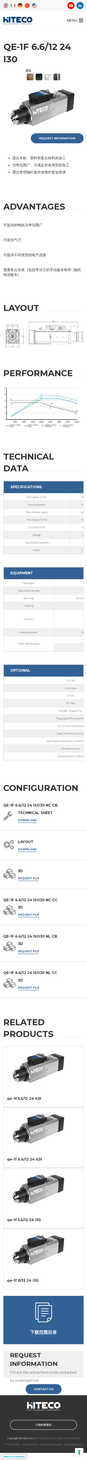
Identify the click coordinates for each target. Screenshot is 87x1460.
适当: (29, 70)
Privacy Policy (12, 1444)
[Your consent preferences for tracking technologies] (79, 1452)
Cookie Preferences (51, 1444)
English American (34, 5)
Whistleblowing (73, 1444)
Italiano (12, 5)
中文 (27, 5)
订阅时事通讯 (43, 1425)
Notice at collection (14, 1456)
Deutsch (20, 5)
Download (27, 820)
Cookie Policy (30, 1444)
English (5, 5)
